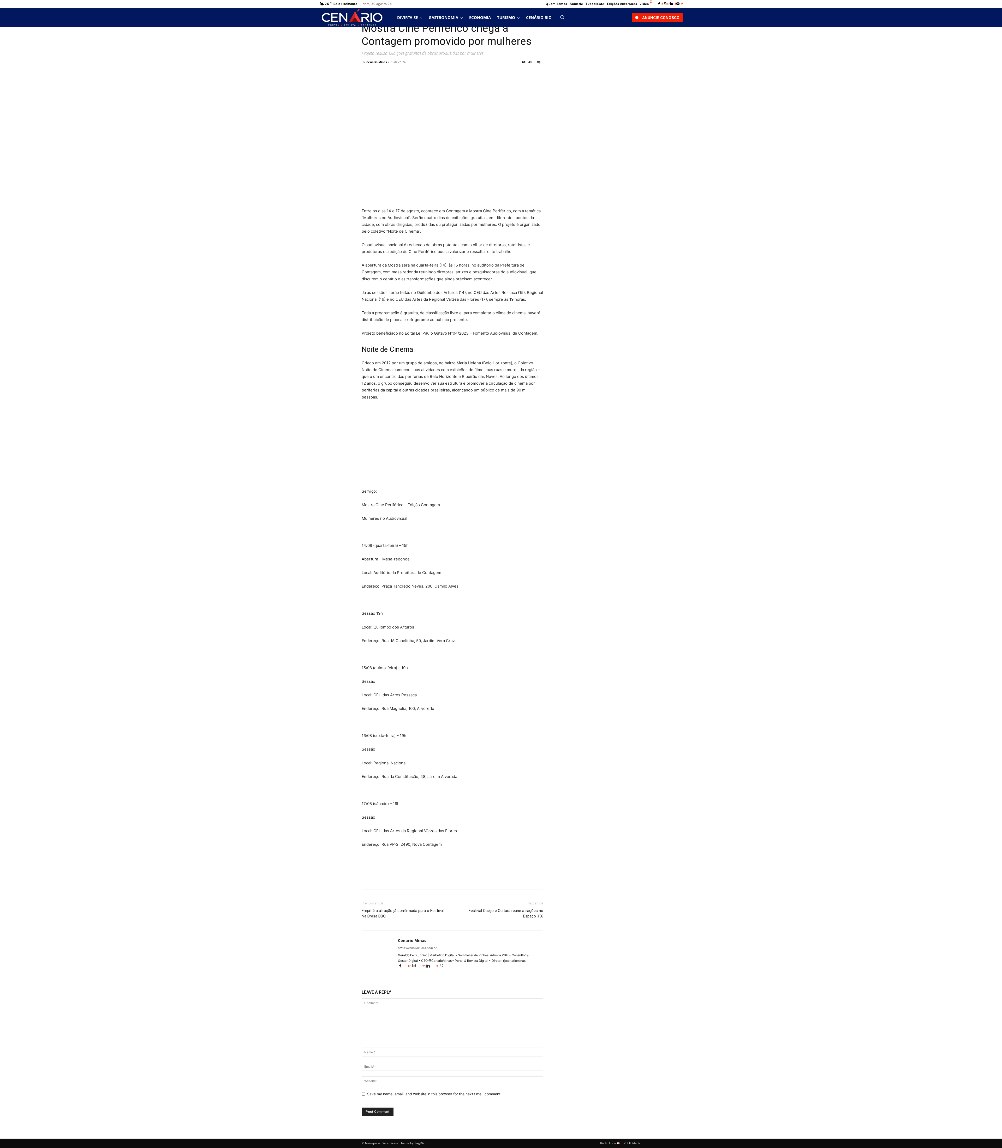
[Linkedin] (673, 4)
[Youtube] (679, 4)
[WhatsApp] (403, 74)
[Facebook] (661, 4)
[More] (415, 74)
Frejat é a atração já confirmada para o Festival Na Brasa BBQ (403, 913)
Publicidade (632, 1143)
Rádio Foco (608, 1143)
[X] (379, 74)
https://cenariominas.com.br (417, 948)
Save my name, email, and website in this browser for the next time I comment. (434, 1094)
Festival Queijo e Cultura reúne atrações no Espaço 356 (506, 913)
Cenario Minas (376, 62)
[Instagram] (667, 4)
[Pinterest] (391, 74)
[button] (562, 17)
